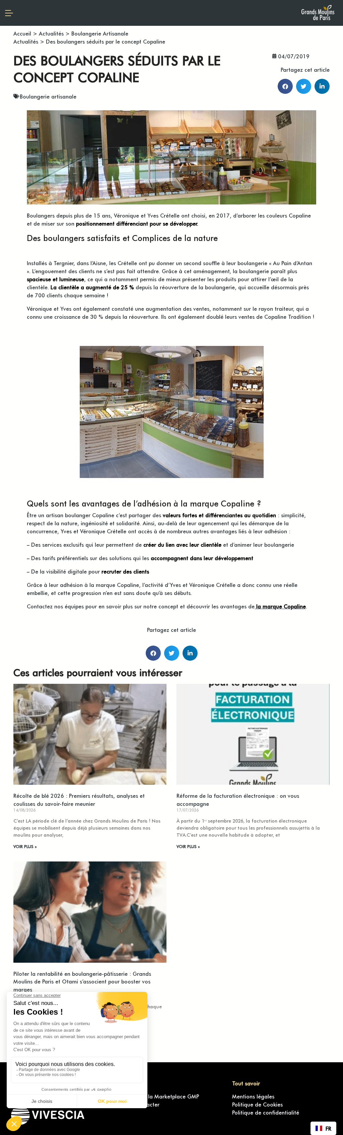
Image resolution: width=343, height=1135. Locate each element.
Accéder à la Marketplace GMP (160, 1096)
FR (328, 1128)
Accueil (22, 33)
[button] (285, 86)
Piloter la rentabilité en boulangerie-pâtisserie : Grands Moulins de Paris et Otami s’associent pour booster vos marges (82, 981)
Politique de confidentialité (265, 1112)
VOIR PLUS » (25, 846)
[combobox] (323, 1128)
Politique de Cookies (257, 1104)
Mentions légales (253, 1096)
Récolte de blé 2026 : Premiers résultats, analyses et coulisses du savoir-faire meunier (79, 799)
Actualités (51, 33)
